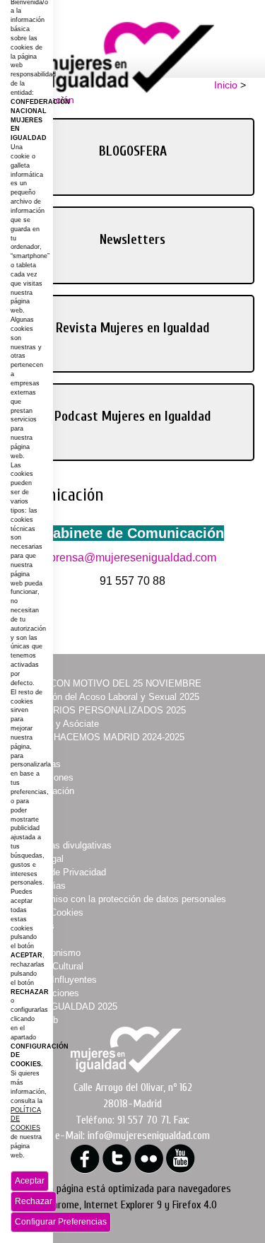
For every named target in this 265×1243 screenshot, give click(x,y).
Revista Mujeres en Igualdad (133, 328)
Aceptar (30, 1181)
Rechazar (33, 1201)
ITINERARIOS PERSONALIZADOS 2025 (101, 710)
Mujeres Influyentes (56, 979)
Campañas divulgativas (64, 845)
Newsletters (132, 239)
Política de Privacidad (61, 872)
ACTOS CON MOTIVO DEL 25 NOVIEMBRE (108, 683)
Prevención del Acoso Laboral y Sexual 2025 (107, 696)
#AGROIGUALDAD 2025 (66, 1006)
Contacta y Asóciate (57, 723)
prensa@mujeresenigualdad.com (132, 558)
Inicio (225, 85)
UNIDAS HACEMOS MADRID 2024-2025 (100, 737)
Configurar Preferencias (61, 1222)
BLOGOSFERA (133, 151)
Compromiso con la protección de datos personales (121, 899)
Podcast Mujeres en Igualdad (132, 416)
